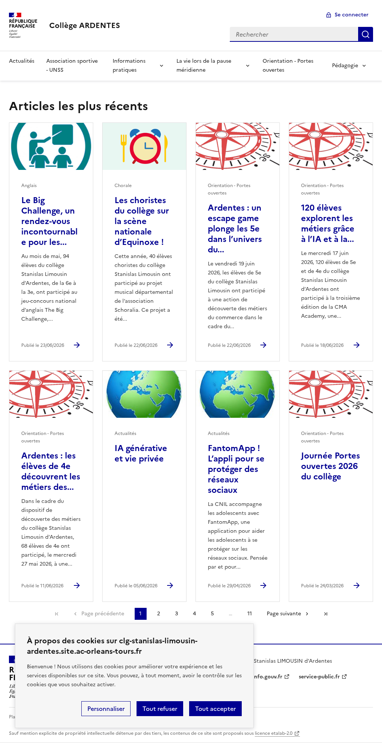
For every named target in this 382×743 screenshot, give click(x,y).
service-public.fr (319, 677)
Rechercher (365, 34)
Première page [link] (57, 614)
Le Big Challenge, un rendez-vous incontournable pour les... (49, 221)
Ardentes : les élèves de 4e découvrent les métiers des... (50, 471)
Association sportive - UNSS (72, 65)
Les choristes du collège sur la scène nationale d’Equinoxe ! (142, 221)
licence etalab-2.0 (273, 733)
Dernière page (326, 614)
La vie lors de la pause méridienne (203, 65)
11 (249, 614)
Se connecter (352, 15)
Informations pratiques (129, 65)
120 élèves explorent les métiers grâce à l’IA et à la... (327, 223)
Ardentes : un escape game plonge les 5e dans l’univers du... (235, 229)
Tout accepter (215, 708)
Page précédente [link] (102, 614)
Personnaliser (106, 708)
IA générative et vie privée (141, 453)
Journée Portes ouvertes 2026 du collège (330, 466)
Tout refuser (160, 708)
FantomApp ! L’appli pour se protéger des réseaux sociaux (236, 469)
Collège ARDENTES (84, 25)
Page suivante (284, 614)
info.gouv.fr (267, 677)
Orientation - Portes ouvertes (288, 65)
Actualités (21, 61)
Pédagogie (345, 65)
